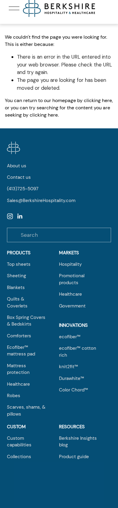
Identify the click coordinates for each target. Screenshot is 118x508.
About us (16, 166)
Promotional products (71, 279)
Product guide (74, 457)
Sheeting (16, 276)
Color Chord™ (73, 390)
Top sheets (19, 264)
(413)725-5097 (22, 189)
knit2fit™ (68, 367)
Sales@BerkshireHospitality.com (41, 201)
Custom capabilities (19, 441)
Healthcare (18, 384)
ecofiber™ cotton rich (77, 351)
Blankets (16, 288)
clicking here (98, 100)
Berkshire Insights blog (78, 441)
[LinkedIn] (20, 216)
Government (72, 306)
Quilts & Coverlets (17, 302)
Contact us (19, 177)
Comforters (19, 336)
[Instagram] (10, 216)
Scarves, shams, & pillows (26, 410)
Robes (13, 396)
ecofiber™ (69, 337)
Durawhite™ (71, 378)
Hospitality (70, 264)
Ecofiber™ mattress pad (21, 350)
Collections (19, 457)
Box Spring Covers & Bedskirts (26, 320)
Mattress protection (18, 369)
